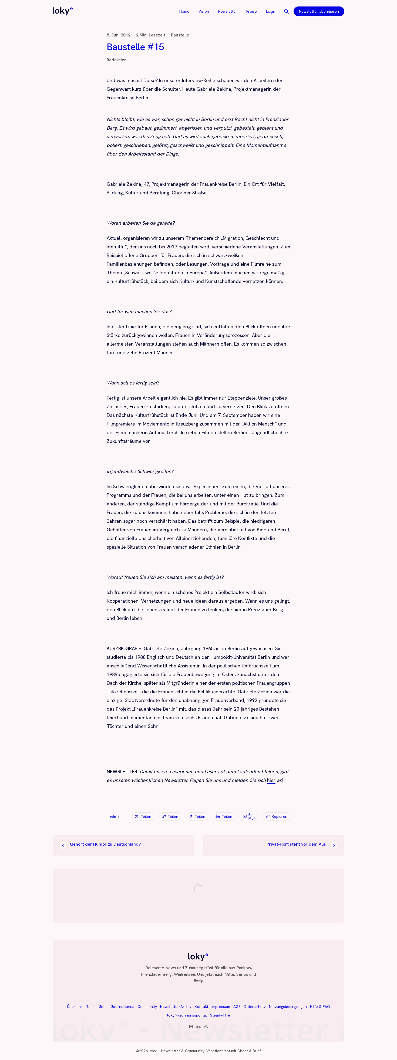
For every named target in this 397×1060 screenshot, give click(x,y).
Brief (257, 1050)
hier (271, 780)
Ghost (242, 1050)
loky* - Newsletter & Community (176, 1050)
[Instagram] (191, 1026)
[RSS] (206, 1026)
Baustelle (180, 35)
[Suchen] (286, 11)
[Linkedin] (198, 1026)
